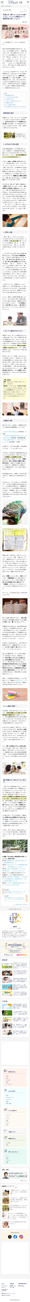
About (3, 1283)
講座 (6, 425)
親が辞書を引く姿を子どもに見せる (15, 106)
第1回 (9, 821)
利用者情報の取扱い (22, 1283)
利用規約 (12, 1283)
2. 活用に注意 (9, 99)
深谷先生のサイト (19, 680)
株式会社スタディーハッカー (8, 1293)
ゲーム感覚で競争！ (10, 104)
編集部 (15, 926)
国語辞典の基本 (9, 95)
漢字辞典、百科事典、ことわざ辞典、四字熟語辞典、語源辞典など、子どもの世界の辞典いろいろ (14, 879)
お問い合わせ (21, 1285)
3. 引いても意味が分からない (13, 101)
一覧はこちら (23, 1180)
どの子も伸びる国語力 (10, 431)
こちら (11, 448)
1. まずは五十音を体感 (11, 97)
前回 (21, 71)
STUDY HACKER (6, 1295)
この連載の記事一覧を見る (21, 904)
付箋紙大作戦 (9, 102)
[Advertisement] (15, 1053)
